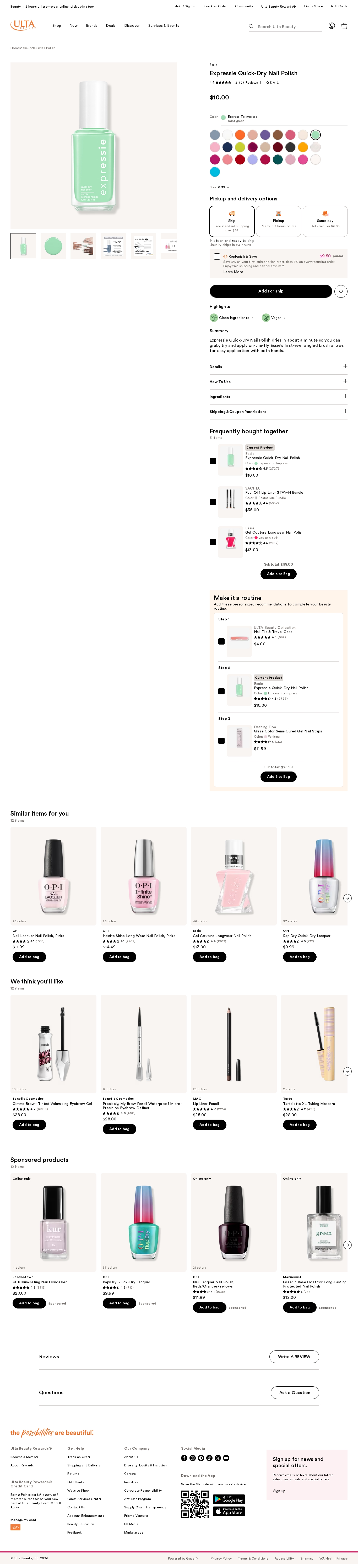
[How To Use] (279, 382)
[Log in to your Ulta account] (332, 25)
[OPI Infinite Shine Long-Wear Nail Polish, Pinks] (144, 888)
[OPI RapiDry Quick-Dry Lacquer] (144, 1234)
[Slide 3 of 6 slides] (83, 246)
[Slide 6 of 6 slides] (174, 246)
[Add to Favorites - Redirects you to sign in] (341, 291)
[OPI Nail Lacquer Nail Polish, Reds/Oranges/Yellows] (234, 1236)
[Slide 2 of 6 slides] (53, 246)
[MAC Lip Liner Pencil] (234, 1056)
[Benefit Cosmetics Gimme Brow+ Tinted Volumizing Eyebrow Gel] (53, 1056)
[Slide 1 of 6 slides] (23, 246)
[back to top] (342, 1548)
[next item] (347, 898)
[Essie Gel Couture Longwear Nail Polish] (234, 888)
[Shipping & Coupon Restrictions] (279, 412)
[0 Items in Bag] (344, 26)
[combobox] (279, 120)
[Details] (279, 367)
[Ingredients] (279, 397)
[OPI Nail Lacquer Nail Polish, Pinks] (53, 888)
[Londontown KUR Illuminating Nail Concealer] (53, 1234)
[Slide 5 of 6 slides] (143, 246)
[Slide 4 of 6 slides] (113, 246)
